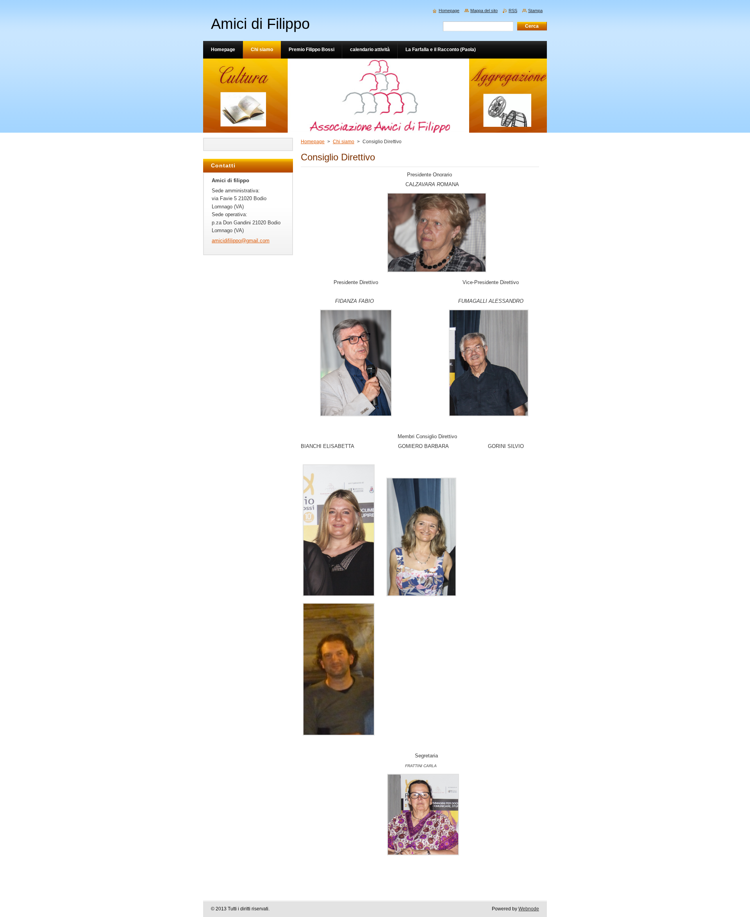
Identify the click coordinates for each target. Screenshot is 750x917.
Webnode (528, 908)
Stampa (535, 10)
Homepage (313, 141)
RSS (513, 10)
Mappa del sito (484, 10)
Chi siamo (343, 141)
